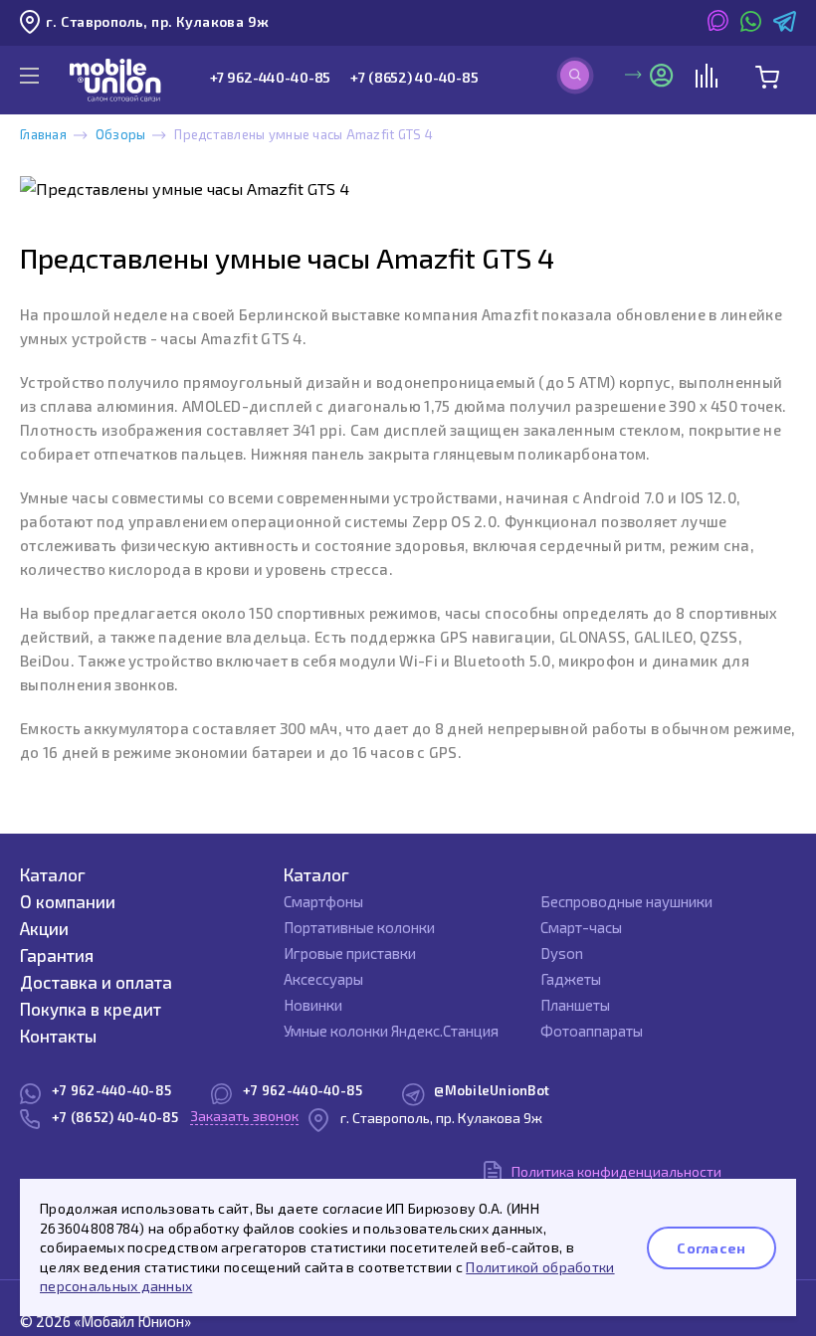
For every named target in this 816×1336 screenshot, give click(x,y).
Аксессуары (323, 979)
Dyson (561, 953)
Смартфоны (323, 901)
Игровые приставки (350, 953)
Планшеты (575, 1005)
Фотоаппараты (591, 1031)
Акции (44, 928)
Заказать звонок (244, 1115)
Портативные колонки (359, 927)
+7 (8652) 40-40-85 (414, 77)
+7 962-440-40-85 (270, 77)
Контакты (58, 1036)
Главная (43, 134)
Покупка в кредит (90, 1009)
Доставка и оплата (96, 982)
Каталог (53, 874)
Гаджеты (570, 979)
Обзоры (121, 134)
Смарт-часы (581, 927)
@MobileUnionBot (491, 1090)
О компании (67, 901)
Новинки (313, 1005)
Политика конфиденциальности (616, 1171)
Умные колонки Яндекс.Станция (391, 1031)
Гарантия (57, 955)
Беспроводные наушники (626, 901)
